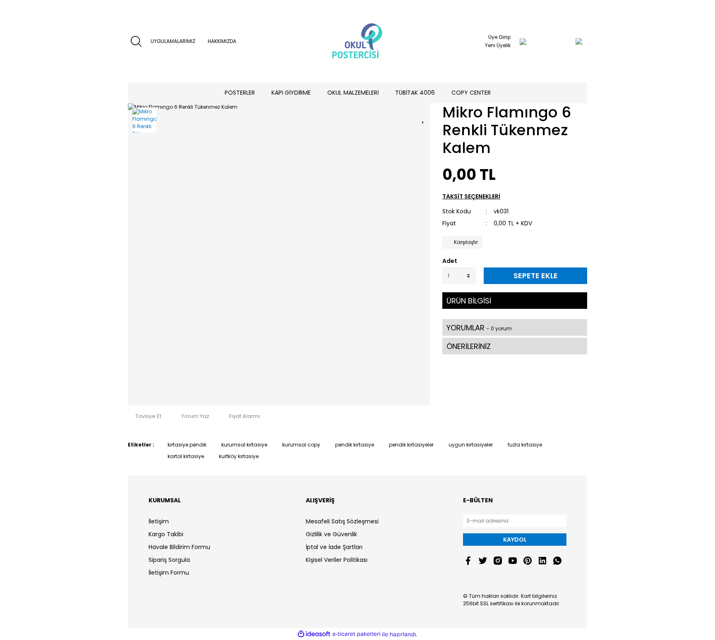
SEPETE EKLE (535, 275)
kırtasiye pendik (187, 444)
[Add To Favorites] (424, 116)
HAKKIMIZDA (222, 41)
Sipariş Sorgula (169, 560)
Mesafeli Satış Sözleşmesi (342, 521)
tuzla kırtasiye (525, 444)
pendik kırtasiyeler (411, 444)
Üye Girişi (499, 37)
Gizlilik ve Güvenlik (331, 534)
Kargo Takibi (166, 534)
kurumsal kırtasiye (244, 444)
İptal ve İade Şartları (334, 547)
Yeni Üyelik (498, 45)
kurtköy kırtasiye (239, 456)
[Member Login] (523, 41)
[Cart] (562, 41)
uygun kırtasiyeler (471, 444)
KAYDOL (515, 539)
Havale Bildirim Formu (179, 547)
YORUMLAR (479, 327)
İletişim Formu (169, 572)
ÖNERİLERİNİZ (468, 346)
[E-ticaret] (356, 634)
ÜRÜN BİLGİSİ (468, 301)
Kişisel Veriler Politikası (336, 560)
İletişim (159, 521)
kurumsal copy (301, 444)
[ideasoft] (314, 634)
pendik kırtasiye (354, 444)
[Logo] (357, 41)
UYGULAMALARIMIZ (173, 41)
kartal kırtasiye (186, 456)
